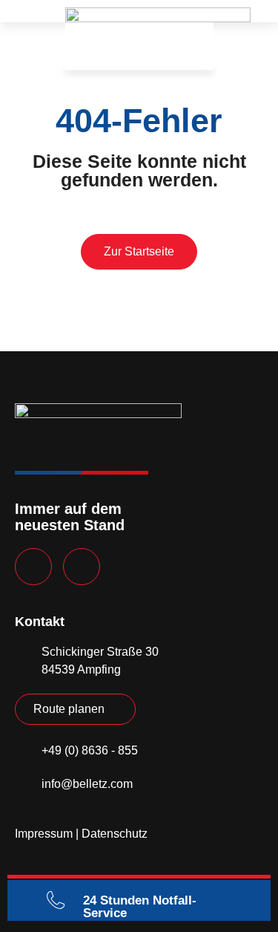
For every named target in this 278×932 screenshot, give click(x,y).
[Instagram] (81, 566)
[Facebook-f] (33, 566)
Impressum (44, 833)
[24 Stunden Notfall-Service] (55, 900)
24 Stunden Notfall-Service (139, 906)
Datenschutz (115, 833)
